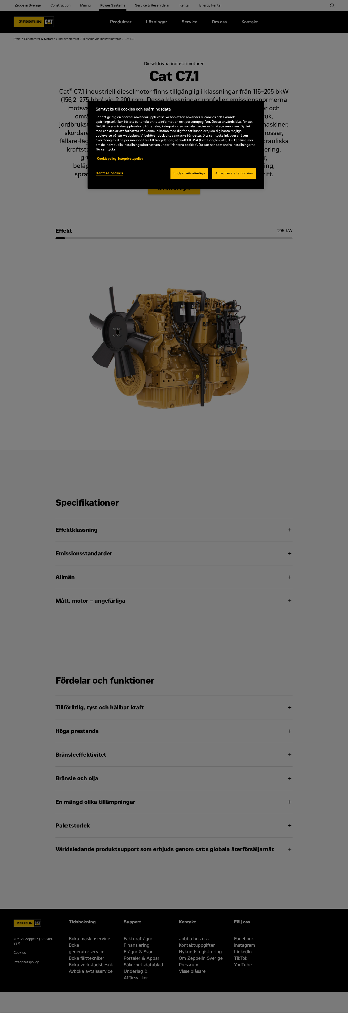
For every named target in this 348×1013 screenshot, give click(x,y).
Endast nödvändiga (189, 173)
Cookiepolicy (107, 159)
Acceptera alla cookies (234, 173)
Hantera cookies (109, 173)
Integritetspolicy (130, 159)
